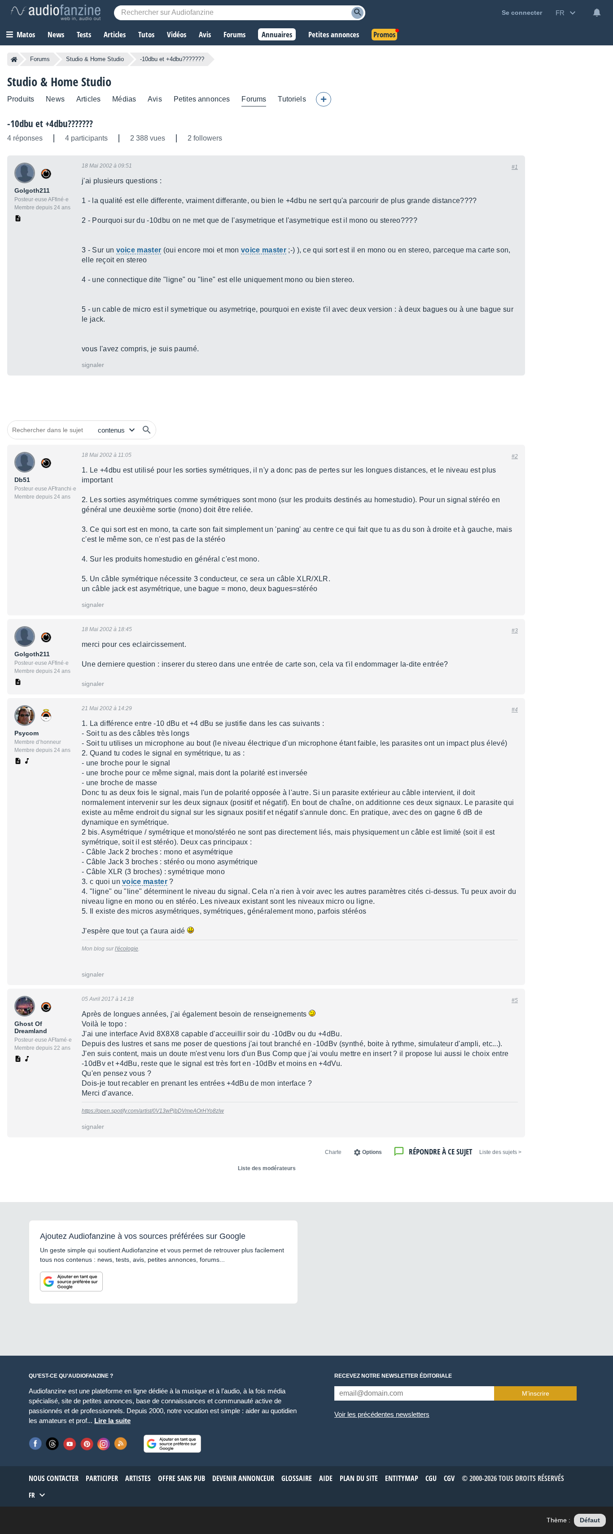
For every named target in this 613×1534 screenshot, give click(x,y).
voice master (139, 250)
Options (372, 1152)
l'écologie (126, 949)
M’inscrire (535, 1393)
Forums (40, 59)
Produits (20, 99)
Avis (155, 99)
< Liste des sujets (500, 1152)
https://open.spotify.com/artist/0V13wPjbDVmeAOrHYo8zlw (153, 1111)
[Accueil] (14, 59)
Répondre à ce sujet (440, 1151)
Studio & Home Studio (95, 59)
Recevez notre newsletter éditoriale (393, 1376)
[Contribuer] (323, 99)
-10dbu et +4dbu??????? (50, 123)
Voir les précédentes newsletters (381, 1414)
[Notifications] (596, 12)
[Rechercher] (147, 430)
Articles (88, 99)
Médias (124, 99)
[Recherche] (357, 13)
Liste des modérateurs (267, 1168)
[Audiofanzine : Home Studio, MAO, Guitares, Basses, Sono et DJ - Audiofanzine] (56, 12)
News (55, 99)
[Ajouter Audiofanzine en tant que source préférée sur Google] (71, 1281)
